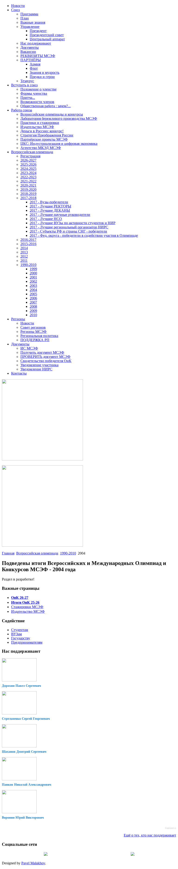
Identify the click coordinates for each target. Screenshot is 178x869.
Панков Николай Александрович (26, 784)
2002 (33, 281)
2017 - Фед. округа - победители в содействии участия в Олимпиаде (84, 235)
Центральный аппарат (47, 39)
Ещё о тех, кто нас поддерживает (150, 835)
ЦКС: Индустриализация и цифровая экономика (58, 144)
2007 (33, 302)
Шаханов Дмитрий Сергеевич (24, 751)
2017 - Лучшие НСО (46, 219)
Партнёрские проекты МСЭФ (44, 139)
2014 (24, 248)
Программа (29, 14)
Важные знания (32, 22)
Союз (15, 10)
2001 (33, 277)
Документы (29, 47)
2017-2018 (28, 198)
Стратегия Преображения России (46, 135)
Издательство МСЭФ (37, 127)
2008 (33, 306)
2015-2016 (28, 244)
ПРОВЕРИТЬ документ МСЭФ (45, 357)
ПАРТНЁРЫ (30, 60)
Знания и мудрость (44, 73)
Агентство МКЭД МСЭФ (40, 148)
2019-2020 (28, 189)
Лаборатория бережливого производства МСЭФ (58, 118)
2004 (33, 290)
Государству (20, 638)
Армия (35, 64)
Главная (8, 553)
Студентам (19, 630)
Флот (34, 68)
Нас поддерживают (35, 43)
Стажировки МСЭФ (27, 607)
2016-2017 (28, 240)
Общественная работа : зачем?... (45, 106)
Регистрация (30, 156)
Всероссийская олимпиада (32, 152)
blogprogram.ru (170, 828)
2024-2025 (28, 169)
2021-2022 (28, 181)
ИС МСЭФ (29, 348)
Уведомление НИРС (36, 369)
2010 (33, 315)
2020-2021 (28, 185)
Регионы (18, 319)
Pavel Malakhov (33, 863)
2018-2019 (28, 194)
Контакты (19, 373)
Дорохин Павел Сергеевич (21, 685)
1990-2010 (28, 265)
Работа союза (21, 110)
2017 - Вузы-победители (49, 202)
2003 (33, 286)
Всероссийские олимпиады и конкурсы (51, 114)
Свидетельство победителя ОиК (45, 361)
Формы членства (33, 93)
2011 (24, 261)
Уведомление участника (39, 365)
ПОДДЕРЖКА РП (34, 340)
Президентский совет (47, 35)
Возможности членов (37, 102)
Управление (29, 27)
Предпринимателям (26, 642)
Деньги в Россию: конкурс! (42, 131)
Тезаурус (27, 81)
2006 (33, 298)
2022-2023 (28, 177)
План (24, 18)
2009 (33, 311)
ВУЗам (16, 634)
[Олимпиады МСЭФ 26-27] (42, 459)
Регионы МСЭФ (33, 332)
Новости (18, 6)
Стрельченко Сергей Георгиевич (26, 718)
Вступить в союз (24, 85)
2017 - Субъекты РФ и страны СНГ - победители (68, 231)
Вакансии (28, 52)
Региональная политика (39, 336)
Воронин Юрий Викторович (23, 817)
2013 (24, 252)
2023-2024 (28, 173)
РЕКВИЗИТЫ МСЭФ (37, 56)
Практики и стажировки (39, 123)
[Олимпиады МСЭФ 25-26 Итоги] (42, 545)
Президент (38, 31)
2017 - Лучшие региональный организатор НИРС (69, 227)
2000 (33, 273)
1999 (33, 269)
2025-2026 (28, 164)
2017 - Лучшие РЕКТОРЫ (50, 206)
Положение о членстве (38, 89)
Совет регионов (33, 327)
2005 (33, 294)
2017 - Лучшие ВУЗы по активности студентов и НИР (72, 223)
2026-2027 (28, 160)
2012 (24, 256)
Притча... (27, 98)
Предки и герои (42, 77)
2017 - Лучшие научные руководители (60, 215)
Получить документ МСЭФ (42, 352)
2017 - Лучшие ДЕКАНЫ (50, 210)
